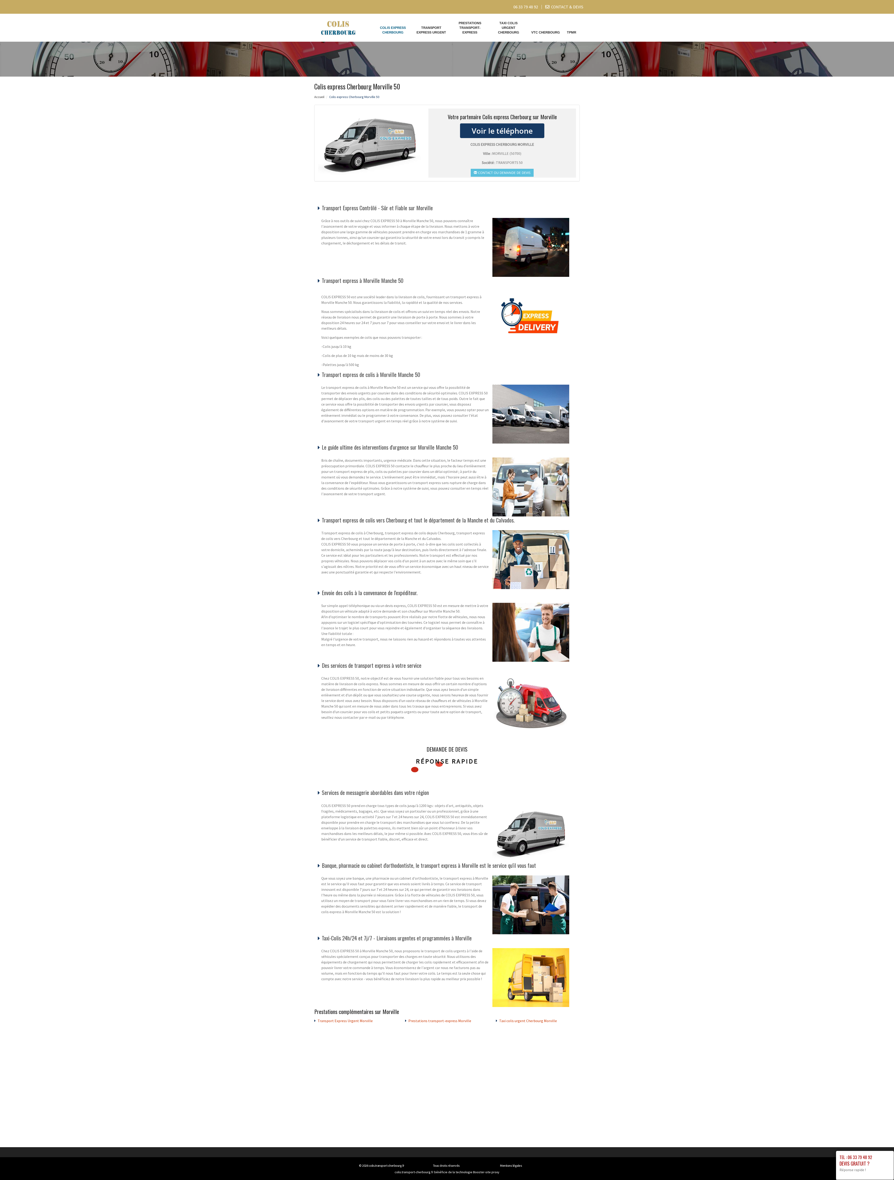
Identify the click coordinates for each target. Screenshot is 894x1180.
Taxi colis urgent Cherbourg (508, 27)
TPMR (571, 32)
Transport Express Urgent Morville (345, 1020)
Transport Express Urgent (431, 30)
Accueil (319, 97)
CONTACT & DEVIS (567, 7)
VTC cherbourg (545, 32)
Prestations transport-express (470, 27)
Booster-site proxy (486, 1172)
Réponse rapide (447, 761)
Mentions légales (511, 1165)
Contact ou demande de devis (504, 172)
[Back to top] (881, 1167)
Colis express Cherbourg (393, 30)
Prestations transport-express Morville (439, 1020)
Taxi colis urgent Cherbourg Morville (528, 1020)
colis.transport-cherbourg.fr (386, 1165)
